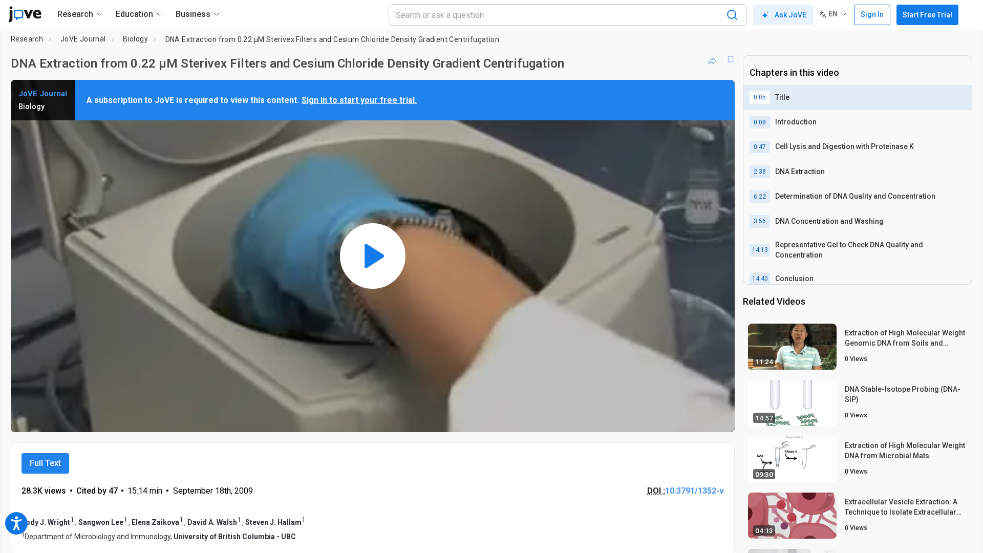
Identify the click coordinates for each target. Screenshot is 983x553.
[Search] (732, 15)
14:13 (760, 249)
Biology (135, 39)
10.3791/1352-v (694, 491)
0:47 (760, 147)
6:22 (760, 196)
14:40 (760, 278)
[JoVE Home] (24, 14)
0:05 (760, 97)
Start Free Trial (927, 15)
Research (27, 39)
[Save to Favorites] (730, 59)
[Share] (712, 59)
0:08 (760, 122)
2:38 (760, 171)
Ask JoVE (790, 15)
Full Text (45, 463)
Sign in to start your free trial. (359, 100)
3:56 (760, 221)
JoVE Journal (83, 39)
